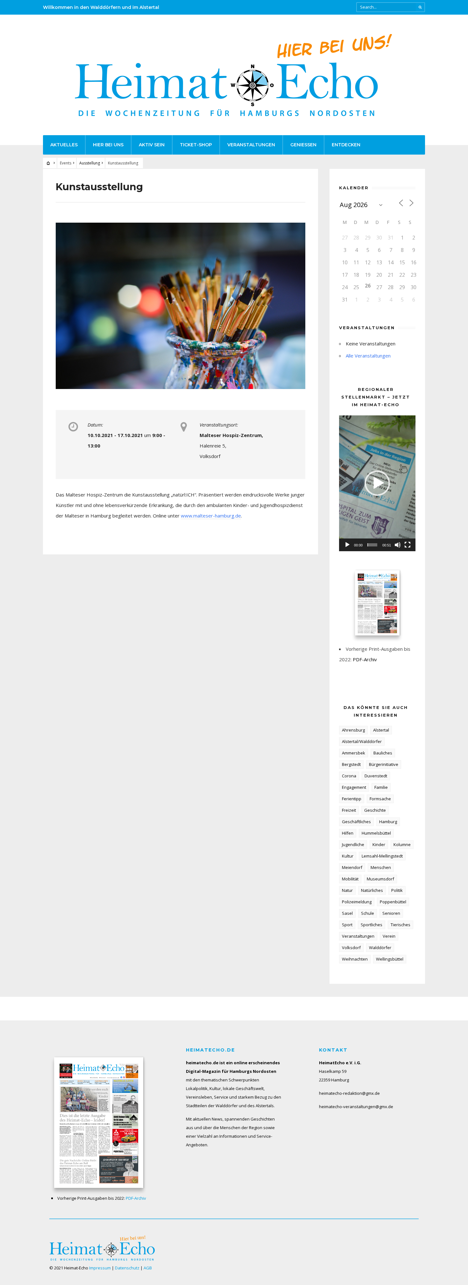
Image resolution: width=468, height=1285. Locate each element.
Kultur (347, 856)
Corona (349, 776)
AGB (148, 1268)
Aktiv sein (152, 145)
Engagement (354, 787)
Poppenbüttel (393, 902)
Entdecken (346, 145)
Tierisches (400, 924)
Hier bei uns (108, 145)
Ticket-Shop (196, 145)
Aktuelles (64, 145)
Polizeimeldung (357, 902)
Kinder (378, 844)
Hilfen (347, 833)
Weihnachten (355, 959)
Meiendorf (352, 867)
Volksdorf (351, 947)
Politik (397, 890)
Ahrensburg (353, 730)
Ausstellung (89, 163)
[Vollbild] (407, 545)
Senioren (391, 913)
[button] (377, 483)
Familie (381, 787)
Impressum (100, 1268)
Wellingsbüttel (389, 959)
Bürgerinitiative (383, 764)
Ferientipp (351, 799)
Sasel (347, 913)
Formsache (380, 799)
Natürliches (372, 890)
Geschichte (375, 810)
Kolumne (402, 844)
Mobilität (350, 879)
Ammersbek (353, 753)
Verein (389, 936)
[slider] (372, 544)
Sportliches (371, 924)
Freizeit (349, 810)
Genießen (303, 145)
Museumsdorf (380, 879)
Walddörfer (380, 947)
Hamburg (388, 821)
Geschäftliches (356, 821)
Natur (347, 890)
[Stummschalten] (397, 545)
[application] (377, 483)
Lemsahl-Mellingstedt (382, 856)
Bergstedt (351, 764)
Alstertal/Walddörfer (362, 741)
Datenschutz (127, 1268)
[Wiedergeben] (347, 545)
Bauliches (382, 753)
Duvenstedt (376, 776)
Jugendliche (353, 844)
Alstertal (381, 730)
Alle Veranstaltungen (368, 355)
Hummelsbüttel (376, 833)
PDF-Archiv (365, 659)
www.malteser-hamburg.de (211, 515)
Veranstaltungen (251, 145)
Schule (367, 913)
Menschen (381, 867)
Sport (347, 924)
